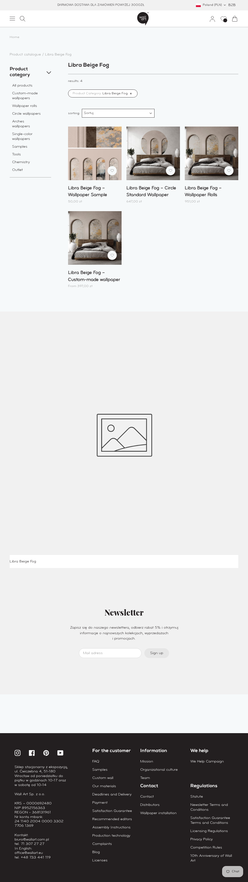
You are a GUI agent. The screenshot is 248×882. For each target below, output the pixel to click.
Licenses (100, 860)
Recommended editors (112, 819)
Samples (19, 147)
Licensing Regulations (209, 831)
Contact (147, 797)
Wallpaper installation (158, 813)
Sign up (156, 653)
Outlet (17, 170)
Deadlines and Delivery (112, 794)
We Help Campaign (207, 761)
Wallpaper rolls (24, 106)
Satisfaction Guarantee (112, 811)
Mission (146, 761)
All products (22, 86)
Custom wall (102, 778)
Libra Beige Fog (58, 54)
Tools (16, 154)
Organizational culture (159, 770)
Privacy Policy (201, 839)
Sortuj (88, 113)
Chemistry (21, 162)
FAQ (95, 761)
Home (14, 37)
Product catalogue (26, 54)
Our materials (104, 786)
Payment (100, 803)
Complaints (102, 844)
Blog (96, 852)
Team (145, 778)
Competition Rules (206, 848)
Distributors (150, 805)
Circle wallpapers (26, 114)
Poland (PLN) (212, 5)
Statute (196, 797)
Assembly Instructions (111, 827)
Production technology (111, 836)
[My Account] (210, 18)
